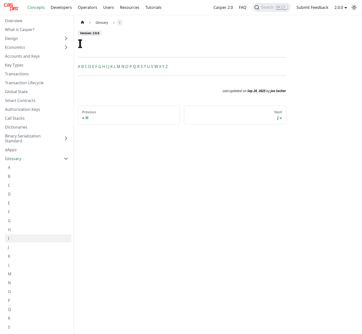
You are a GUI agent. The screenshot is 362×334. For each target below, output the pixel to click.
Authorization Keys (22, 109)
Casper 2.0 (223, 7)
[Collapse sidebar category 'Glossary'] (66, 159)
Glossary (13, 158)
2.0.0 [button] (338, 7)
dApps (11, 149)
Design (11, 38)
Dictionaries (16, 127)
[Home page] (82, 22)
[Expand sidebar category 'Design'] (66, 38)
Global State (16, 91)
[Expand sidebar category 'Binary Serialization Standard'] (66, 138)
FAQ (243, 7)
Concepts (36, 7)
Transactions (17, 74)
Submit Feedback (312, 7)
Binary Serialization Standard (23, 138)
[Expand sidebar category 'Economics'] (66, 47)
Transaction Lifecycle (24, 82)
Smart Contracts (20, 100)
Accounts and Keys (22, 56)
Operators (87, 7)
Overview (13, 20)
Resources (129, 7)
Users (108, 7)
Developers (61, 7)
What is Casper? (19, 29)
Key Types (14, 65)
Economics (15, 47)
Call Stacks (15, 118)
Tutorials (153, 7)
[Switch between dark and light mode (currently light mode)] (354, 7)
